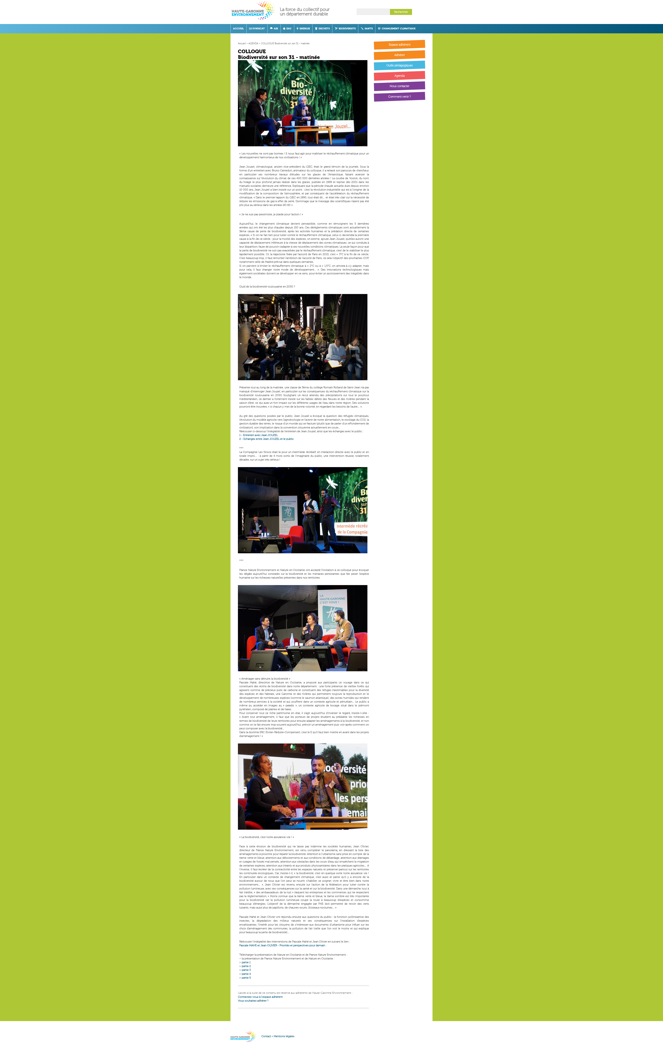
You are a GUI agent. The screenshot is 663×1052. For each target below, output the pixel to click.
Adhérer (399, 55)
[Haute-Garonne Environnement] (256, 12)
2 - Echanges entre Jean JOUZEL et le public (266, 438)
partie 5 (246, 977)
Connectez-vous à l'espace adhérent (260, 996)
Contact (266, 1036)
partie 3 (246, 970)
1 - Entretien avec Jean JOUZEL (258, 435)
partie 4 (246, 973)
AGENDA (253, 43)
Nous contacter (399, 86)
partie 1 (246, 962)
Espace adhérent (399, 44)
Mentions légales (284, 1036)
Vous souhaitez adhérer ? (253, 1000)
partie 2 (246, 966)
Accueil (242, 43)
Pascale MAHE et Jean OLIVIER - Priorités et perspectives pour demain (282, 945)
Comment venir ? (399, 96)
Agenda (400, 76)
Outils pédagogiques (399, 65)
